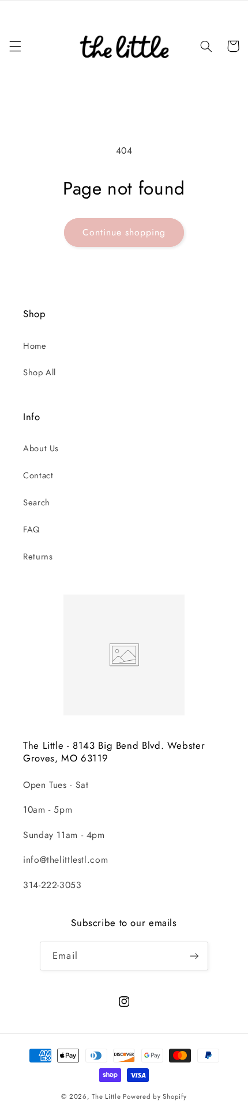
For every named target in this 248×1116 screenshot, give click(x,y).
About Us (41, 448)
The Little (106, 1096)
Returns (37, 556)
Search (36, 502)
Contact (38, 475)
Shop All (39, 372)
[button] (15, 46)
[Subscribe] (194, 956)
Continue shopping (124, 232)
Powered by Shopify (154, 1096)
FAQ (31, 529)
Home (35, 346)
